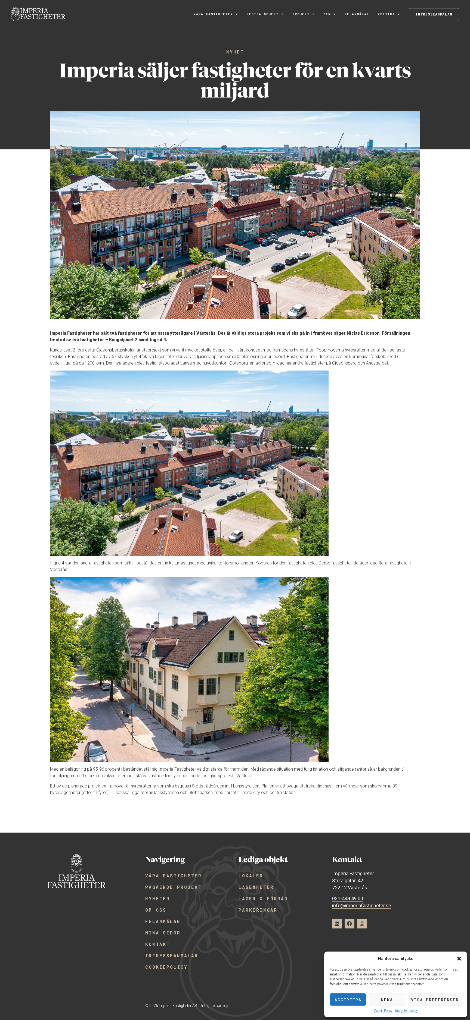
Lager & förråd (263, 898)
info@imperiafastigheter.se (361, 905)
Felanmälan (357, 14)
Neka (387, 999)
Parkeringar (258, 910)
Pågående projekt (173, 887)
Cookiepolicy (166, 967)
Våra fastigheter (213, 14)
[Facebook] (349, 923)
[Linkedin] (337, 923)
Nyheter (157, 898)
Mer (327, 14)
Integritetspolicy (406, 1011)
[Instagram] (362, 923)
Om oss (155, 910)
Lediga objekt (263, 14)
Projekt (301, 14)
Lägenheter (256, 887)
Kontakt (386, 14)
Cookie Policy (383, 1011)
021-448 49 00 (347, 898)
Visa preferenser (435, 999)
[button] (459, 958)
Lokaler (251, 875)
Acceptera (348, 999)
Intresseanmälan (171, 955)
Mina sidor (163, 933)
